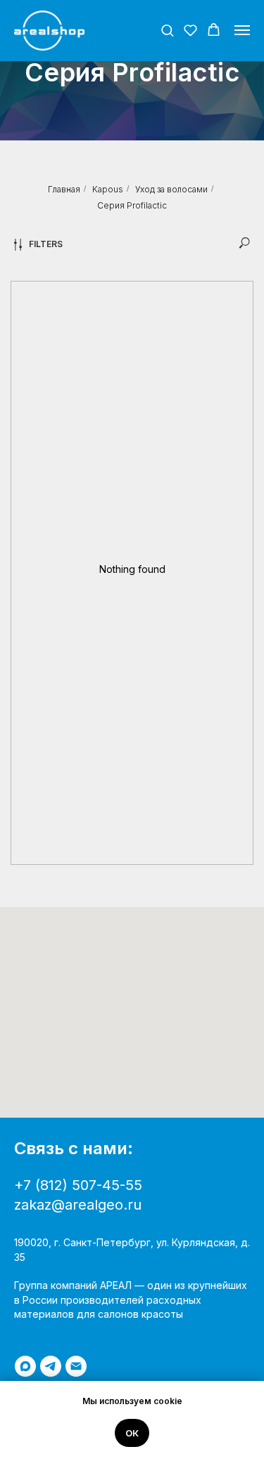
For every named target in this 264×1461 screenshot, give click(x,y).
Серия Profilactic (132, 205)
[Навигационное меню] (242, 30)
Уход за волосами (171, 189)
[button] (167, 30)
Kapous (107, 189)
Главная (64, 189)
